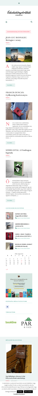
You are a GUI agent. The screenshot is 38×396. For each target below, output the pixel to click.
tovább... (10, 85)
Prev (8, 322)
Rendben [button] (20, 391)
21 (21, 262)
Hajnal (7, 42)
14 (21, 260)
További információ (19, 394)
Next (30, 322)
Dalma (7, 380)
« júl (7, 269)
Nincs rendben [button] (28, 391)
